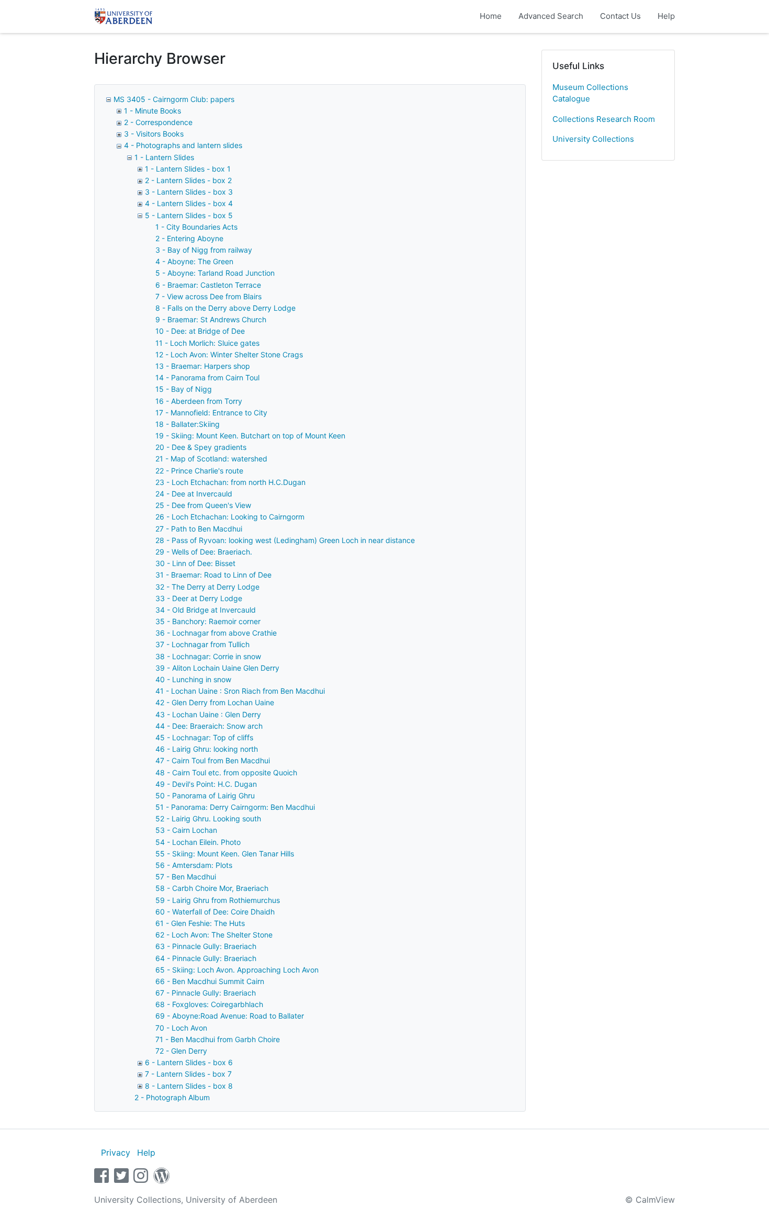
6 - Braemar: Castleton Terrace (208, 284)
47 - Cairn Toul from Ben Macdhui (212, 760)
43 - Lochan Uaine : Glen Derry (208, 714)
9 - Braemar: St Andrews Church (210, 319)
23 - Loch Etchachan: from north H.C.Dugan (230, 482)
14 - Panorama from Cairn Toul (207, 377)
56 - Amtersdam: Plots (193, 865)
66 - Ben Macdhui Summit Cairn (209, 981)
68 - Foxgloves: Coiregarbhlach (209, 1004)
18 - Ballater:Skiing (187, 424)
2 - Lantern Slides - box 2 (188, 180)
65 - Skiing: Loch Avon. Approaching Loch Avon (237, 969)
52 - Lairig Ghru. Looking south (208, 818)
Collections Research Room (603, 119)
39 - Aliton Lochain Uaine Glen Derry (217, 667)
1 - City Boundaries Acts (196, 226)
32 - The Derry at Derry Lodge (207, 586)
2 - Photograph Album (172, 1097)
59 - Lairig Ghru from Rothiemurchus (217, 900)
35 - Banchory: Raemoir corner (208, 621)
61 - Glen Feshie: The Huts (200, 923)
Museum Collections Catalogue (590, 93)
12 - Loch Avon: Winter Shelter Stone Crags (229, 354)
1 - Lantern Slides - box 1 (188, 168)
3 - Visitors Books (154, 133)
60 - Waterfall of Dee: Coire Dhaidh (215, 911)
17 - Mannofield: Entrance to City (211, 412)
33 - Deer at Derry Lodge (198, 598)
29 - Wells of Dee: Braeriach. (203, 551)
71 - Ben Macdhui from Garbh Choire (217, 1039)
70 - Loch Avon (181, 1027)
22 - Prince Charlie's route (199, 470)
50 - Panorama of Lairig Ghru (205, 795)
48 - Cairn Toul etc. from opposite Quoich (226, 772)
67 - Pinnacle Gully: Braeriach (205, 992)
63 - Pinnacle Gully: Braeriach (205, 946)
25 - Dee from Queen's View (203, 505)
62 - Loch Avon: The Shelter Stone (214, 934)
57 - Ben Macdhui (185, 876)
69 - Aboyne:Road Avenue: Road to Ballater (229, 1015)
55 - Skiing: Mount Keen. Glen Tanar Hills (224, 853)
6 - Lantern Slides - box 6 (189, 1062)
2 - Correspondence (158, 122)
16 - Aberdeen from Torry (198, 401)
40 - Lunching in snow (193, 679)
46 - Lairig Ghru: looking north (206, 748)
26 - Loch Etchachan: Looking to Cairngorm (229, 516)
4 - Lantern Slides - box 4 (189, 203)
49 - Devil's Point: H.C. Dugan (206, 784)
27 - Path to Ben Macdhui (198, 528)
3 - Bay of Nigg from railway (203, 249)
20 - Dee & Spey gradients (200, 447)
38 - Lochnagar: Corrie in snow (208, 656)
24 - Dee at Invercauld (193, 493)
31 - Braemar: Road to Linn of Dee (213, 574)
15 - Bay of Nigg (183, 389)
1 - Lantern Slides (164, 157)
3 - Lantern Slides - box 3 (189, 191)
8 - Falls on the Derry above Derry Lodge (225, 307)
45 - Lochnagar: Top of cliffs (204, 737)
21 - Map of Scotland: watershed (211, 458)
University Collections (593, 139)
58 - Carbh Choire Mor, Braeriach (211, 888)
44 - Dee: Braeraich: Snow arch (209, 725)
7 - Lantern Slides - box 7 (188, 1073)
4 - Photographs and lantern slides (183, 145)
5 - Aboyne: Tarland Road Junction (215, 272)
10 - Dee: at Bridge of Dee (200, 330)
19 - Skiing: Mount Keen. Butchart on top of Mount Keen (250, 435)
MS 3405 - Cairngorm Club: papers (174, 99)
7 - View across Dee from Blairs (208, 296)
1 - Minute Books (152, 110)
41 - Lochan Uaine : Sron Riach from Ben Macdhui (240, 690)
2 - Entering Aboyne (189, 238)
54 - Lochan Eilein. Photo (198, 842)
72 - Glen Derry (181, 1050)
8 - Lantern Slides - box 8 (189, 1085)
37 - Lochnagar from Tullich (202, 644)
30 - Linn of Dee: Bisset (195, 563)
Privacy (115, 1152)
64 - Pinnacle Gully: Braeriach (205, 958)
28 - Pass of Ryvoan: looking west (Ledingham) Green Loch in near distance (285, 540)
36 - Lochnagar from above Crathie (216, 632)
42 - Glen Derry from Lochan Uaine (214, 702)
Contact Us (620, 16)
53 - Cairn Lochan (186, 830)
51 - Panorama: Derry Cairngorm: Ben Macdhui (235, 807)
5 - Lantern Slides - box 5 (189, 215)
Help (666, 16)
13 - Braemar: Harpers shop (202, 366)
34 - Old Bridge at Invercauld (205, 609)
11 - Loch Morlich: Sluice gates (207, 342)
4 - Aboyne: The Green (194, 261)
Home (491, 16)
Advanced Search (550, 16)
